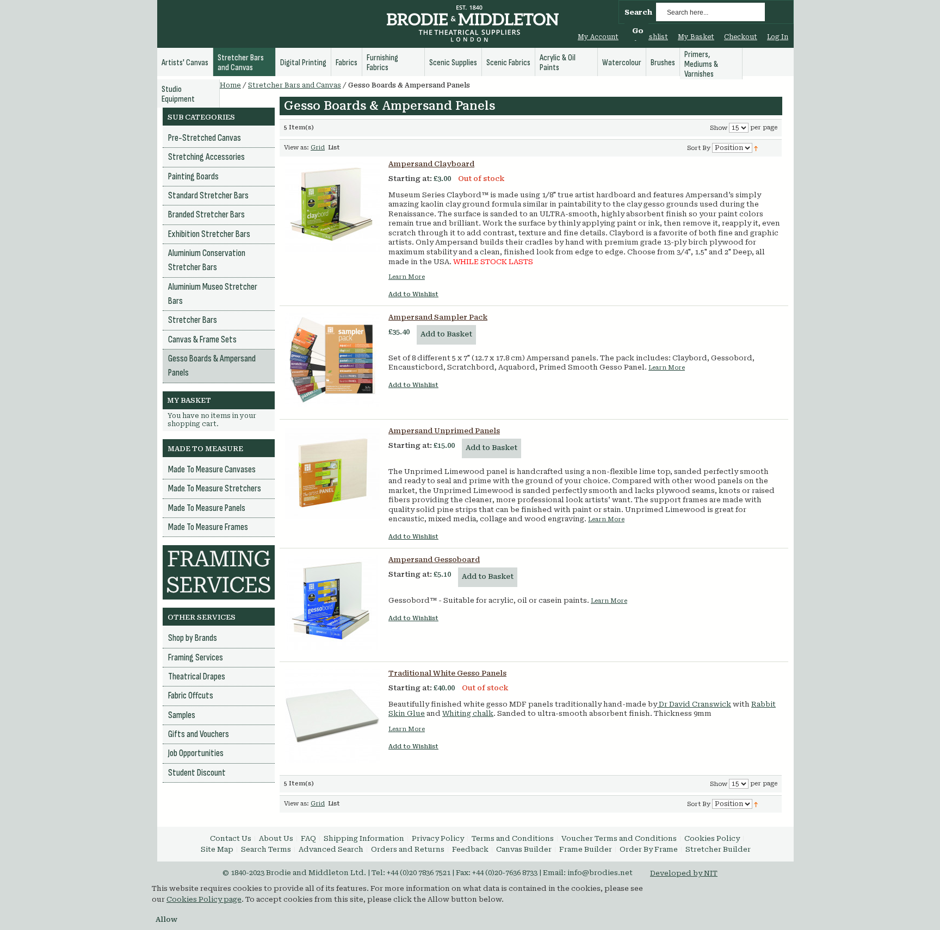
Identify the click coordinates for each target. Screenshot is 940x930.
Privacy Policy (438, 838)
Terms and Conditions (513, 838)
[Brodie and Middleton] (472, 25)
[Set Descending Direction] (756, 147)
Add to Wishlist (413, 294)
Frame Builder (585, 849)
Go (638, 31)
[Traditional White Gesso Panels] (332, 716)
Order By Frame (649, 849)
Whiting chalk (467, 713)
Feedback (470, 849)
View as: (296, 147)
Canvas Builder (524, 849)
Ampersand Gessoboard (434, 559)
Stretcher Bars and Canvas (294, 85)
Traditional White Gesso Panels (447, 673)
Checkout (740, 37)
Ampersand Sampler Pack (437, 317)
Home (230, 85)
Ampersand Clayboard (431, 164)
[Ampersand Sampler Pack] (332, 360)
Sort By (698, 148)
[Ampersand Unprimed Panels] (332, 473)
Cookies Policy (712, 838)
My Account (598, 37)
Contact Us (230, 838)
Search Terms (266, 849)
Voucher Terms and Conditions (619, 838)
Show (718, 128)
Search (638, 12)
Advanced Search (331, 849)
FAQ (308, 838)
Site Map (217, 849)
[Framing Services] (219, 550)
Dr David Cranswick (694, 704)
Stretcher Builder (718, 849)
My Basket (696, 37)
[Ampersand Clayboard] (332, 206)
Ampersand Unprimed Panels (444, 431)
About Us (276, 838)
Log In (777, 37)
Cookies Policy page (204, 899)
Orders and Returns (407, 849)
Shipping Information (364, 838)
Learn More (406, 276)
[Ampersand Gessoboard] (332, 602)
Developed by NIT (684, 873)
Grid (318, 147)
